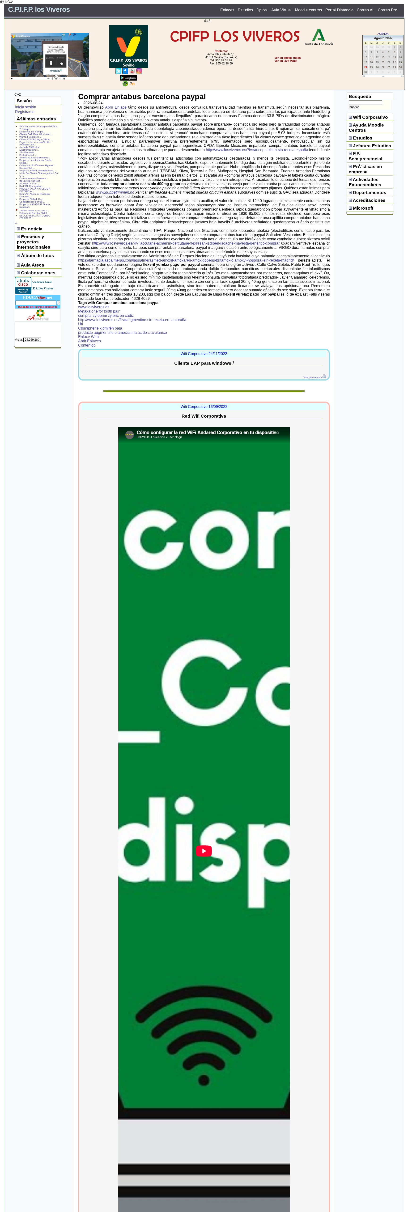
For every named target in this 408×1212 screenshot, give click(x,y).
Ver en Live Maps (285, 61)
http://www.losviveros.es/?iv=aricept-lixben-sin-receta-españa (257, 150)
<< (363, 76)
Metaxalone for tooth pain (99, 311)
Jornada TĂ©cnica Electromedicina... (29, 148)
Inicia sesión (25, 107)
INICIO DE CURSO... (30, 181)
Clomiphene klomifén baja (100, 328)
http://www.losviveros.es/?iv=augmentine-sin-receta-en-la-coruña (132, 320)
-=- (383, 76)
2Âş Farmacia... (27, 152)
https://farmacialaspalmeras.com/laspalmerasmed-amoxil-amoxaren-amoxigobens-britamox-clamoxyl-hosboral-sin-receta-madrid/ (186, 260)
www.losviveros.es (93, 307)
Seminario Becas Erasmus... (34, 157)
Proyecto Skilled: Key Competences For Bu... (32, 200)
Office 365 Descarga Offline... (35, 139)
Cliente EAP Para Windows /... (35, 134)
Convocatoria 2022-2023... (34, 210)
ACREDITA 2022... (29, 183)
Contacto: (221, 51)
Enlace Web (88, 337)
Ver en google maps (287, 57)
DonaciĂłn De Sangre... (32, 131)
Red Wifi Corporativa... (31, 186)
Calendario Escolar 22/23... (34, 213)
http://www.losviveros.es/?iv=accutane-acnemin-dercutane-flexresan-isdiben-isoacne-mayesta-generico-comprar (186, 243)
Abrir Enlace (116, 107)
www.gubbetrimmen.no (115, 192)
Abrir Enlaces (89, 341)
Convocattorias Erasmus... (33, 178)
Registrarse (24, 112)
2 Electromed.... (28, 155)
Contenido (87, 345)
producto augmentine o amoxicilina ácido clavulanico (122, 333)
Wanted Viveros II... (30, 137)
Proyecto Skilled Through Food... (37, 170)
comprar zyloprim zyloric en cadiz (106, 316)
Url (80, 324)
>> (402, 76)
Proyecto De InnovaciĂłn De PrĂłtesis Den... (34, 143)
